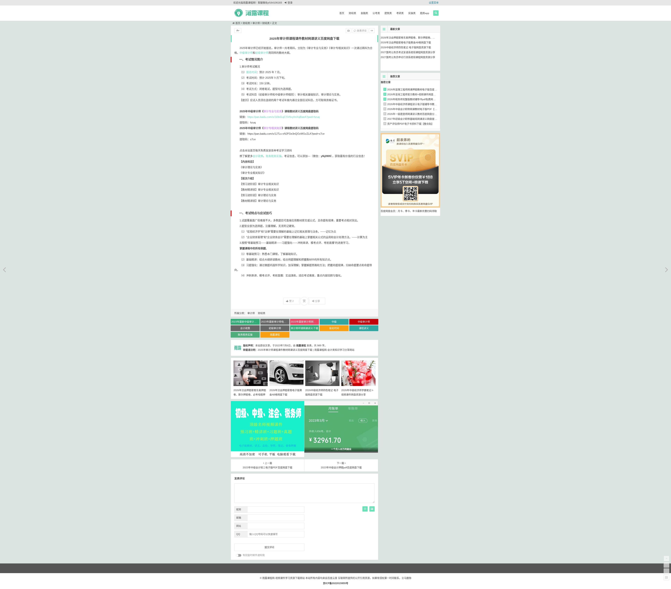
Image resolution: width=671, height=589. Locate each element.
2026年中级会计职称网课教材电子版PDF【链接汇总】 (417, 109)
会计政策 (258, 156)
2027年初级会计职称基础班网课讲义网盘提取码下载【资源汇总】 (423, 118)
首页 (341, 13)
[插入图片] (372, 509)
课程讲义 (364, 328)
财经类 (352, 13)
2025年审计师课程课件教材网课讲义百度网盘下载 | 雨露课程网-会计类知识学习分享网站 (306, 349)
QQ (238, 534)
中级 (334, 321)
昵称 (238, 509)
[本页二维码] (666, 577)
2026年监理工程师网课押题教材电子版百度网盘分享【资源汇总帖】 (424, 89)
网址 (238, 525)
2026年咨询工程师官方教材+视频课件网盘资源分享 (415, 94)
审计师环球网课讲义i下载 (304, 328)
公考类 (376, 13)
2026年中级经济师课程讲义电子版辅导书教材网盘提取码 (418, 104)
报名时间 (251, 72)
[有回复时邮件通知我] (238, 555)
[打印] (348, 30)
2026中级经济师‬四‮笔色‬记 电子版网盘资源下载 (406, 47)
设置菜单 (434, 2)
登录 (290, 2)
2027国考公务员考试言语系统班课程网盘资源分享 (408, 52)
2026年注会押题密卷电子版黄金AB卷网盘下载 (406, 42)
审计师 (256, 23)
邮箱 (238, 517)
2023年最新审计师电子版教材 (275, 321)
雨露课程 (275, 334)
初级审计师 (261, 52)
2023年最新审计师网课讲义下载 (305, 321)
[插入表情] (365, 509)
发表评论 (361, 30)
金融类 (364, 13)
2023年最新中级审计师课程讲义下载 (245, 321)
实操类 (412, 13)
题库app (424, 13)
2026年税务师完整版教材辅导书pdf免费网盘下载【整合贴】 (420, 99)
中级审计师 (246, 52)
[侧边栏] (372, 30)
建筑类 (388, 13)
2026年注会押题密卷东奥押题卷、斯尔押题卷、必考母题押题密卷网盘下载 (249, 394)
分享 (317, 301)
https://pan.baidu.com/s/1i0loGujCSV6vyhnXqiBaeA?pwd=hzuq (283, 116)
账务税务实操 (274, 156)
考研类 (400, 13)
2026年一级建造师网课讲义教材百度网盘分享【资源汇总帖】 (420, 114)
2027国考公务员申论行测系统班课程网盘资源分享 (408, 57)
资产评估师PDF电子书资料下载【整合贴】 (410, 123)
